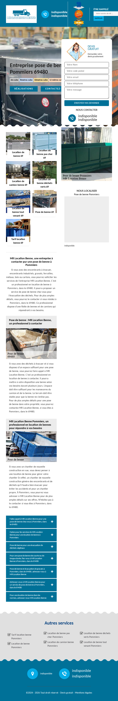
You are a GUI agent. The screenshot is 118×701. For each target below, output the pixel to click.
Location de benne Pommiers (20, 646)
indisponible (59, 12)
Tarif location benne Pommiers (21, 637)
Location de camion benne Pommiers (60, 644)
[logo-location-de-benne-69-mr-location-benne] (20, 14)
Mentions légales (83, 693)
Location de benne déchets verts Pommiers (97, 635)
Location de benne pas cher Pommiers (58, 635)
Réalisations (23, 89)
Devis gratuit (66, 693)
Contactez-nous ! (58, 89)
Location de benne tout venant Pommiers (95, 644)
